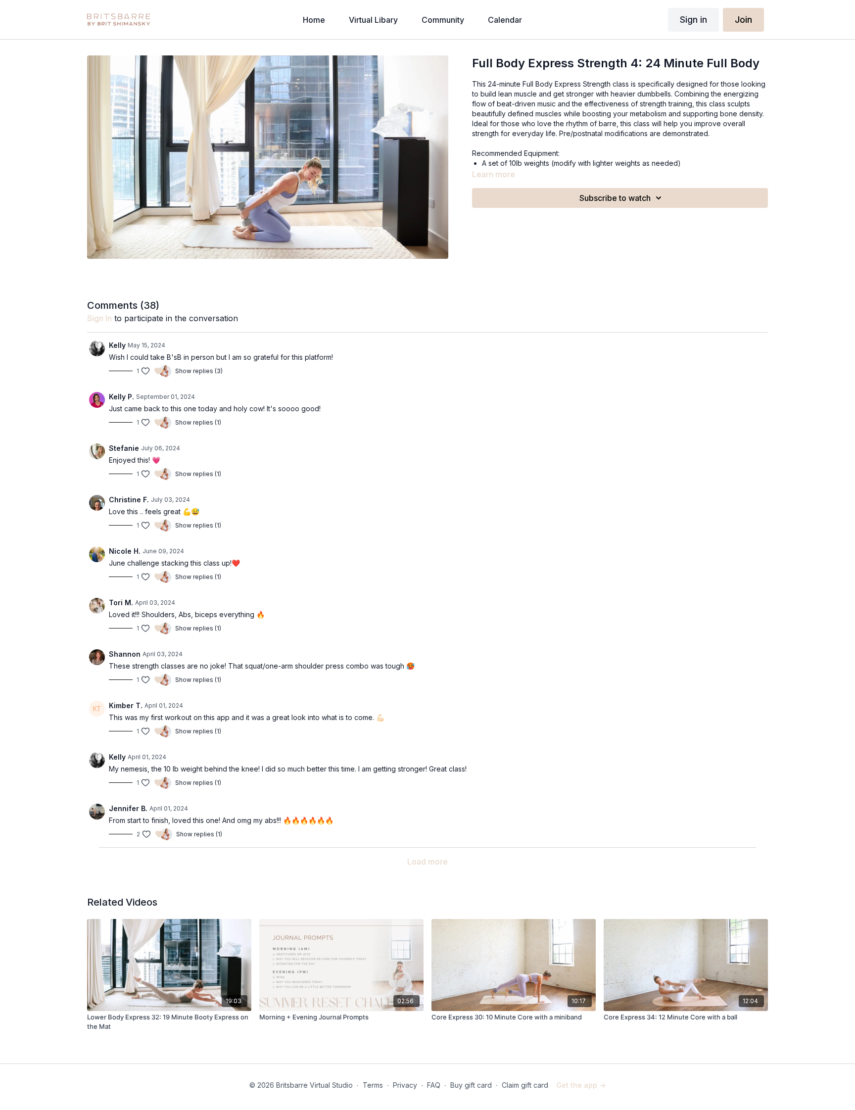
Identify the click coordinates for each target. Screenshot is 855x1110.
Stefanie (124, 448)
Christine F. (129, 499)
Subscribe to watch (615, 198)
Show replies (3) (199, 371)
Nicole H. (125, 551)
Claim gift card (525, 1085)
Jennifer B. (128, 808)
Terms (373, 1085)
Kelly (117, 345)
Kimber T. (125, 705)
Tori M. (121, 602)
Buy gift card (471, 1085)
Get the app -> (581, 1085)
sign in (99, 318)
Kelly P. (121, 396)
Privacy (405, 1085)
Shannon (125, 654)
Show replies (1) (198, 422)
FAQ (433, 1085)
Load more (427, 862)
